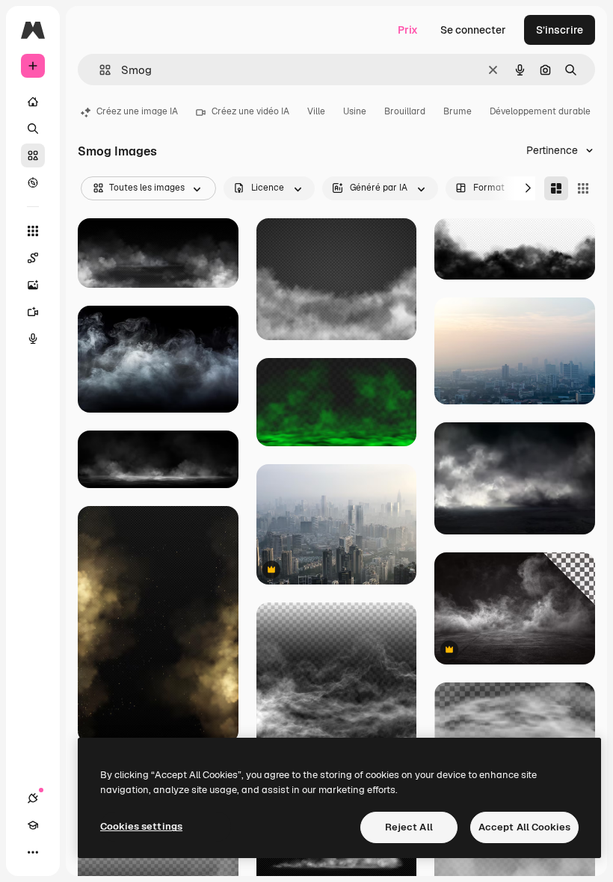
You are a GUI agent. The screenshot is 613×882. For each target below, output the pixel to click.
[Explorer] (33, 182)
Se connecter (473, 30)
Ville (316, 111)
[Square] (583, 188)
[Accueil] (33, 102)
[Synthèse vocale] (33, 339)
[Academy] (33, 825)
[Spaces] (33, 258)
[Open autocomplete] (99, 69)
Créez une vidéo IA (250, 111)
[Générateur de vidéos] (33, 312)
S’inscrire (559, 30)
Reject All (409, 827)
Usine (354, 111)
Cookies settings (141, 826)
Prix (408, 30)
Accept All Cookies (524, 827)
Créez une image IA (137, 111)
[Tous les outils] (33, 231)
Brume (457, 111)
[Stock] (33, 155)
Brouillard (404, 111)
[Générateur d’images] (33, 285)
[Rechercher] (33, 129)
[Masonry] (556, 188)
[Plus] (33, 852)
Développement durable (540, 111)
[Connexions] (33, 798)
